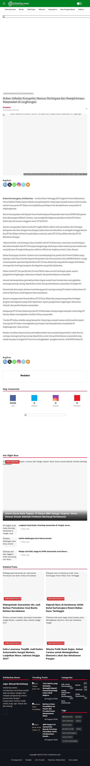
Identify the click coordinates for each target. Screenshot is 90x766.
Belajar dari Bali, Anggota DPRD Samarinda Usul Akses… (43, 551)
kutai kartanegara (69, 733)
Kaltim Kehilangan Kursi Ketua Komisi (35, 538)
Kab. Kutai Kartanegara (67, 685)
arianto (78, 717)
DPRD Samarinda (12, 462)
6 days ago (25, 529)
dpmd (78, 721)
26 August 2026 (51, 699)
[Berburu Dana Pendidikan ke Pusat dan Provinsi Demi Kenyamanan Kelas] (36, 707)
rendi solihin (67, 737)
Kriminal (81, 690)
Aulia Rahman (68, 721)
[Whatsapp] (14, 185)
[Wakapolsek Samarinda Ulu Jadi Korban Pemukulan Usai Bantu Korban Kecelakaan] (23, 586)
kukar (79, 729)
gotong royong (68, 729)
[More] (28, 185)
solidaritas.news (54, 755)
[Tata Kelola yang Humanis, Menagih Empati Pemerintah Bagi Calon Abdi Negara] (36, 686)
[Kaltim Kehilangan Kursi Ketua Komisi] (10, 542)
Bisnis (81, 685)
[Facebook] (5, 185)
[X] (10, 185)
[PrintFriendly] (23, 185)
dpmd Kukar (67, 725)
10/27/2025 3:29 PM (11, 110)
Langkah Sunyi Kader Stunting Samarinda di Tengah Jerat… (45, 525)
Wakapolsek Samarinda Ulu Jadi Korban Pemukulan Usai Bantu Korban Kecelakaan (21, 607)
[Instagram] (19, 185)
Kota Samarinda (67, 701)
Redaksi (6, 107)
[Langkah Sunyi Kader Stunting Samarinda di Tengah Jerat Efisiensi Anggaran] (10, 529)
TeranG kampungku (70, 741)
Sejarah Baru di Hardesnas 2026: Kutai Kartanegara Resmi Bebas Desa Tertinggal (65, 607)
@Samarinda (67, 717)
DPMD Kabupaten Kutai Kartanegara (18, 93)
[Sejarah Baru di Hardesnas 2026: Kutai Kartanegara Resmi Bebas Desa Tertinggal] (66, 586)
